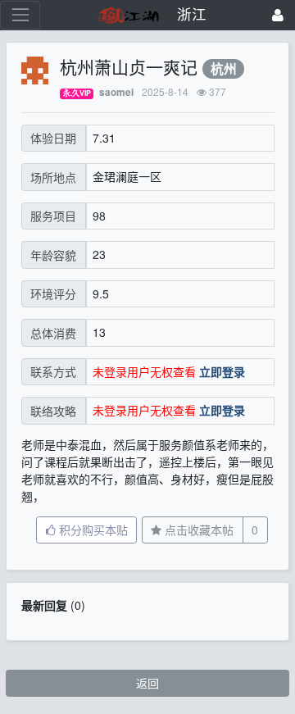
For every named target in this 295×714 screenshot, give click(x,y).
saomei (116, 92)
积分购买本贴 (92, 529)
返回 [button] (147, 683)
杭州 (224, 68)
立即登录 (222, 371)
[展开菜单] (20, 15)
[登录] (278, 15)
